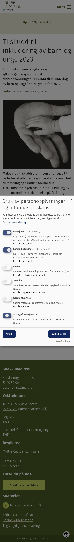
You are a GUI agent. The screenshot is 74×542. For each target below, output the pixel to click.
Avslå (9, 333)
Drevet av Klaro (63, 341)
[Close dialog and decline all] (71, 198)
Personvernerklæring (14, 222)
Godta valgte (59, 333)
